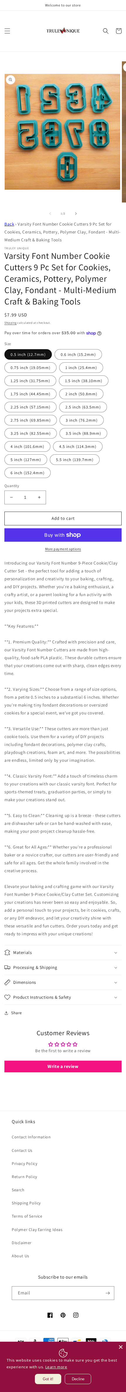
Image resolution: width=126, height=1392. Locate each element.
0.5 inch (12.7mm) (28, 354)
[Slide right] (75, 213)
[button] (7, 31)
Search (18, 1189)
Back (9, 224)
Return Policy (24, 1176)
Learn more (56, 1367)
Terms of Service (27, 1216)
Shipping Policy (26, 1203)
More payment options (63, 549)
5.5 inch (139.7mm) (74, 459)
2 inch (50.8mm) (81, 394)
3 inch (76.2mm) (82, 420)
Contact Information (31, 1137)
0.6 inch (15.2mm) (78, 354)
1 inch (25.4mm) (81, 367)
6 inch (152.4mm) (28, 472)
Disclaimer (22, 1242)
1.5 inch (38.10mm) (83, 380)
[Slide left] (50, 213)
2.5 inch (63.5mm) (83, 407)
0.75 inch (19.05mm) (30, 367)
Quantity (11, 485)
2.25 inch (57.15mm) (30, 407)
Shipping (10, 323)
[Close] (121, 1347)
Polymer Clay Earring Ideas (37, 1229)
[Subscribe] (107, 1293)
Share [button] (16, 1012)
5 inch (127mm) (26, 459)
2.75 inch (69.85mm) (31, 420)
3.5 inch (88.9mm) (83, 433)
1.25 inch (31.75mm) (30, 380)
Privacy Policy (24, 1163)
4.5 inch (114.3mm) (77, 446)
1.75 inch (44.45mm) (30, 394)
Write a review (62, 1066)
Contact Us (22, 1150)
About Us (20, 1255)
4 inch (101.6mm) (27, 446)
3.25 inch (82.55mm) (31, 433)
